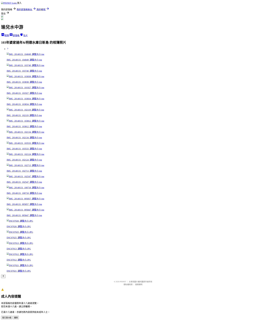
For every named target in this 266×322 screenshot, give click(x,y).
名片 (25, 35)
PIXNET (123, 282)
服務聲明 (138, 284)
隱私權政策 (128, 284)
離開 (16, 318)
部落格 (16, 35)
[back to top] (3, 276)
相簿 (6, 35)
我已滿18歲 (6, 318)
